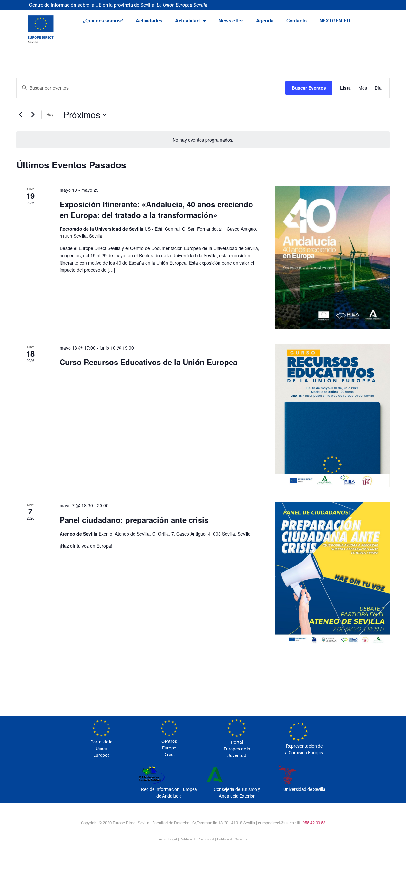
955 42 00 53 (314, 822)
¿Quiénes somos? (103, 21)
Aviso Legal (168, 839)
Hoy (49, 114)
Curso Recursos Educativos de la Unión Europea (148, 362)
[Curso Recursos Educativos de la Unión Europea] (332, 415)
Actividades (149, 21)
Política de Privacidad (197, 839)
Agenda (265, 21)
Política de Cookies (232, 839)
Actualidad (187, 21)
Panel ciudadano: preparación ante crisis (134, 519)
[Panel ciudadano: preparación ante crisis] (332, 573)
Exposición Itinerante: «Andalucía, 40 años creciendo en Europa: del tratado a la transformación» (156, 209)
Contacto (296, 21)
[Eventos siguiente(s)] (32, 115)
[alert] (203, 140)
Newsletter (231, 21)
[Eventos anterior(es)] (20, 115)
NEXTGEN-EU (334, 21)
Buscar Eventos (309, 88)
